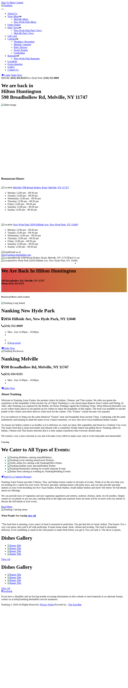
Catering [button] (11, 39)
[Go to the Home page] (6, 5)
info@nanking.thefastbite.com (16, 255)
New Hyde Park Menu (25, 22)
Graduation (19, 53)
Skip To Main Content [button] (12, 2)
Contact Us (13, 69)
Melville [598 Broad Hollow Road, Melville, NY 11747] (41, 187)
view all (32, 515)
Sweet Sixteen (21, 50)
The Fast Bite (74, 604)
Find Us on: (74, 257)
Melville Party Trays (24, 33)
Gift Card (12, 36)
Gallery (11, 67)
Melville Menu (21, 19)
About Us (12, 13)
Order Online (14, 24)
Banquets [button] (12, 55)
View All (5, 559)
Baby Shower (20, 47)
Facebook (7, 591)
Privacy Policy (47, 604)
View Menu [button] (13, 16)
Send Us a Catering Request (17, 476)
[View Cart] (2, 75)
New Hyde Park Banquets (27, 58)
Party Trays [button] (13, 27)
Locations (12, 61)
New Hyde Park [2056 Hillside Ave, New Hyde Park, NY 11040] (45, 224)
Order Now (16, 75)
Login (7, 75)
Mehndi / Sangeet (22, 44)
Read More (6, 506)
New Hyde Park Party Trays (28, 30)
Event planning (14, 64)
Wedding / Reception (24, 41)
